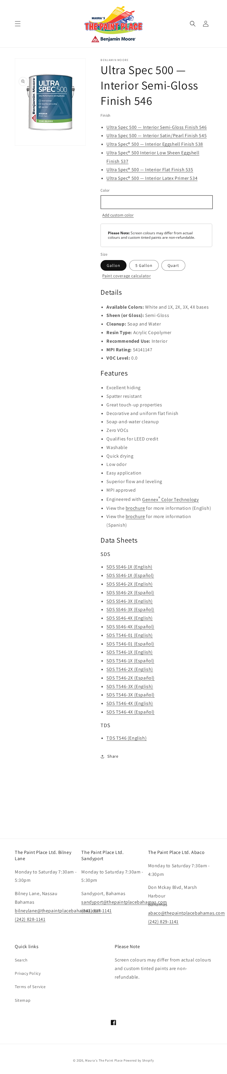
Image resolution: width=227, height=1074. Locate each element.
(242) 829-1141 (163, 921)
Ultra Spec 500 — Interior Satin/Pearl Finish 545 (156, 135)
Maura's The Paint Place (104, 1060)
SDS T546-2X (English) (129, 669)
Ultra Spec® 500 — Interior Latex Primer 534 (151, 178)
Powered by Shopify (139, 1060)
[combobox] (156, 202)
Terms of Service (30, 986)
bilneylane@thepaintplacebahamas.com (58, 911)
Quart (173, 265)
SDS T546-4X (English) (129, 703)
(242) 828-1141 (30, 919)
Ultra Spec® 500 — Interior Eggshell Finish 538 (154, 144)
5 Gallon (144, 265)
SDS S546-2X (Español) (130, 592)
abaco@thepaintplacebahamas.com (186, 913)
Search (21, 960)
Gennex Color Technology (170, 499)
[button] (17, 23)
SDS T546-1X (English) (129, 652)
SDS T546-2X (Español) (130, 678)
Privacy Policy (27, 973)
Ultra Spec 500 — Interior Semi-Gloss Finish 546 (156, 127)
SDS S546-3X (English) (129, 601)
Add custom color (118, 215)
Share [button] (112, 756)
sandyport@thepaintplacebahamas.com (124, 902)
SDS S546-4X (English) (129, 618)
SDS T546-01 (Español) (130, 644)
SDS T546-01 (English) (129, 635)
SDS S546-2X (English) (129, 584)
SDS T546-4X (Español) (130, 712)
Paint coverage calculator (126, 275)
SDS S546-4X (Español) (130, 626)
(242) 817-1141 (96, 911)
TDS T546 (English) (126, 738)
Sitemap (22, 1000)
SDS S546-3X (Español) (130, 609)
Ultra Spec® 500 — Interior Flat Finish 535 (149, 169)
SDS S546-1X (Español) (130, 575)
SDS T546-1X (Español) (130, 661)
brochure (135, 508)
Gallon (113, 265)
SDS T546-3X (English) (129, 686)
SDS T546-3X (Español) (130, 695)
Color (104, 190)
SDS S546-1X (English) (129, 567)
